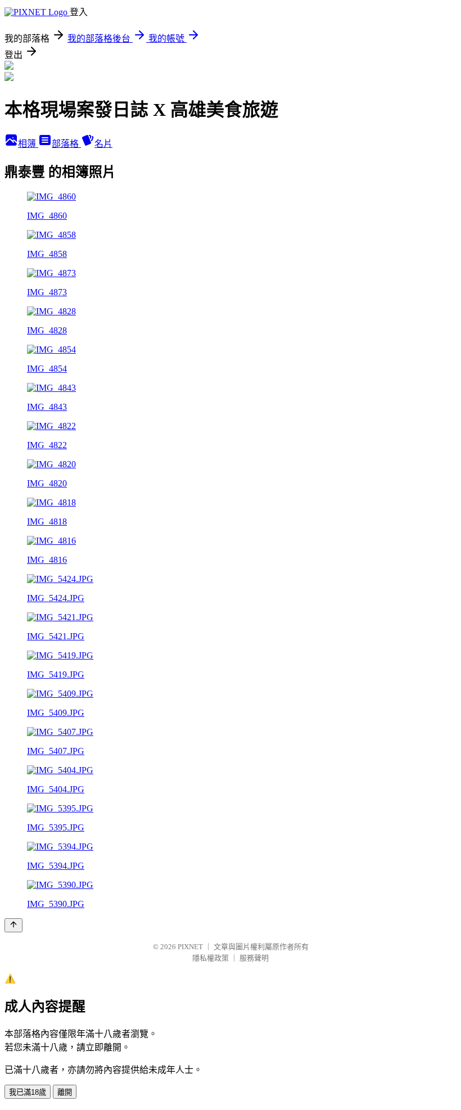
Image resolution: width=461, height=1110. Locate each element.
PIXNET (190, 946)
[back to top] (13, 925)
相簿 (28, 143)
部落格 (66, 143)
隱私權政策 (210, 958)
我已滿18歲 (27, 1092)
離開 (64, 1092)
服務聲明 (254, 958)
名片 (103, 143)
